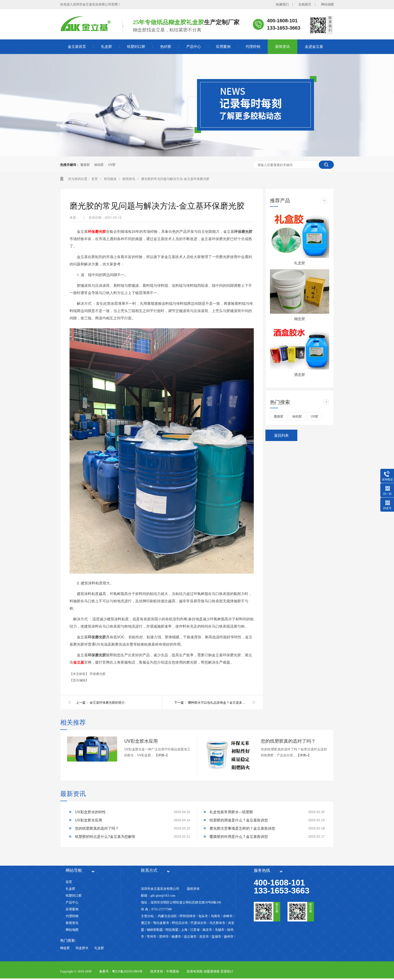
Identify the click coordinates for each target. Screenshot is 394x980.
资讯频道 (110, 178)
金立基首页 (77, 47)
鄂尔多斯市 (161, 923)
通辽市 (145, 923)
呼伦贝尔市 (180, 923)
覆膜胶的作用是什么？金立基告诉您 (239, 836)
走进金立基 (314, 47)
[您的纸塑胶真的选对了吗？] (229, 755)
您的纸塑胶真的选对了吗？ (288, 740)
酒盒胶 (299, 374)
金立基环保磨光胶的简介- (108, 702)
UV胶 (112, 164)
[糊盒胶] (299, 291)
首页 (95, 178)
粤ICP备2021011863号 (127, 971)
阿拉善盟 (172, 929)
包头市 (203, 916)
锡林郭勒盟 (155, 929)
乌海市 (215, 916)
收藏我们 (282, 4)
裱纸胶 (99, 164)
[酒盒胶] (299, 347)
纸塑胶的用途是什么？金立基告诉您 (239, 820)
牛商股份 (172, 971)
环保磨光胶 (98, 673)
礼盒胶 (106, 47)
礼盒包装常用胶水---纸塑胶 (231, 811)
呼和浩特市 (188, 916)
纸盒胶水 (82, 948)
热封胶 (165, 47)
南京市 (207, 929)
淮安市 (204, 936)
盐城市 (216, 936)
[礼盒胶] (299, 235)
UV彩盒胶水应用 (141, 740)
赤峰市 (228, 916)
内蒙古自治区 (167, 916)
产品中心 (193, 47)
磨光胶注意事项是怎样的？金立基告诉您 (242, 828)
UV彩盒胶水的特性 (90, 811)
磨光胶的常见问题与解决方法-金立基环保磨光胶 (175, 178)
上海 (184, 929)
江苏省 (195, 929)
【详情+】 (162, 755)
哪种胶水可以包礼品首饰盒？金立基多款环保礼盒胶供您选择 (217, 702)
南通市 (176, 936)
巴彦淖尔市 (199, 923)
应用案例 (223, 47)
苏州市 (164, 936)
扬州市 (228, 936)
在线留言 (304, 4)
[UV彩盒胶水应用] (92, 749)
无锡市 (219, 929)
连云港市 (190, 936)
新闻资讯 (282, 47)
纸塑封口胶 (136, 47)
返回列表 (281, 435)
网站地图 (327, 4)
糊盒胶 (299, 318)
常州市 (151, 936)
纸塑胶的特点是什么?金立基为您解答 (105, 836)
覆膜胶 (85, 164)
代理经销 (253, 47)
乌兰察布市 (217, 923)
